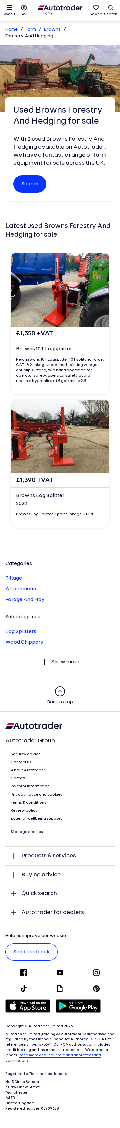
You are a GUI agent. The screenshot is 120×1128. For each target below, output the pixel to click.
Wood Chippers (24, 642)
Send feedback (31, 952)
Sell (24, 14)
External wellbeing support (36, 819)
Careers (18, 778)
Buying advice (41, 875)
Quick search (39, 893)
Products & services (48, 856)
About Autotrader (28, 770)
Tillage (13, 578)
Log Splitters (20, 631)
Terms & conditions (28, 803)
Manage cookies (27, 832)
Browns (52, 29)
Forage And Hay (25, 599)
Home (11, 29)
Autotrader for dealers (52, 912)
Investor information (30, 786)
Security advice (26, 754)
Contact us (21, 762)
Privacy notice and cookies (36, 795)
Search (110, 14)
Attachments (21, 589)
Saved (96, 14)
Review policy (24, 811)
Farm (31, 29)
